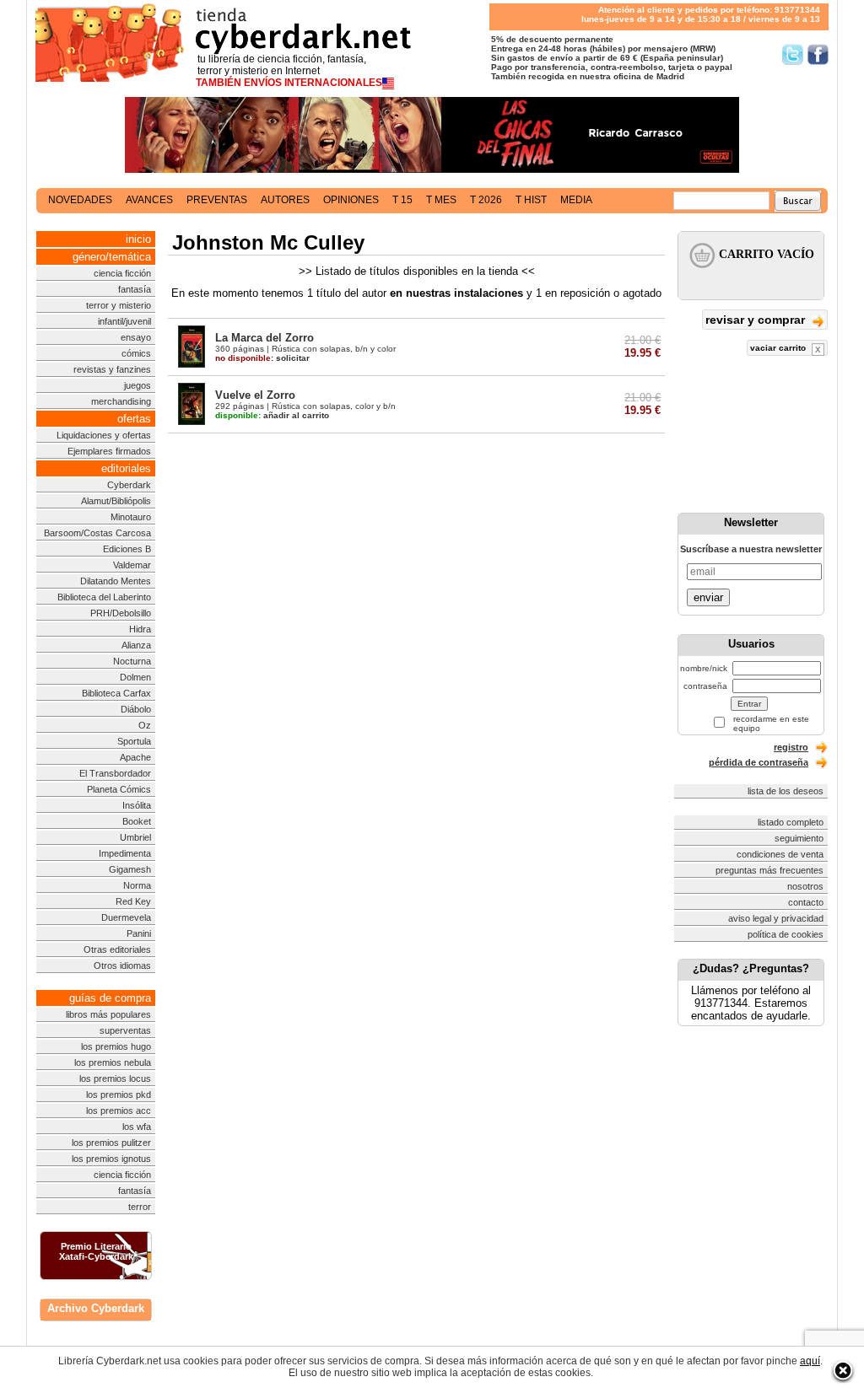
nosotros (805, 886)
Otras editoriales (117, 949)
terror (139, 1207)
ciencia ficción (122, 273)
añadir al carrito (272, 415)
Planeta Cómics (119, 789)
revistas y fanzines (112, 369)
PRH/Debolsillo (120, 613)
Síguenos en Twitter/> (792, 54)
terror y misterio (118, 305)
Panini (139, 933)
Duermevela (126, 917)
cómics (136, 353)
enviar (708, 597)
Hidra (140, 629)
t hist (531, 200)
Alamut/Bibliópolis (116, 501)
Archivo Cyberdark (95, 1308)
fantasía (134, 289)
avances (149, 200)
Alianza (136, 645)
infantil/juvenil (124, 321)
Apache (135, 757)
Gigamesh (130, 869)
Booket (136, 821)
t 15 (402, 200)
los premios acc (118, 1110)
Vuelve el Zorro (255, 395)
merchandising (121, 401)
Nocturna (132, 661)
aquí (810, 1361)
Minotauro (131, 517)
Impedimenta (125, 853)
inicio (138, 239)
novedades (80, 200)
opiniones (351, 200)
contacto (806, 902)
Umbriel (135, 837)
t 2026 (486, 200)
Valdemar (132, 565)
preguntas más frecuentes (770, 870)
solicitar (262, 358)
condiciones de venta (780, 854)
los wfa (136, 1126)
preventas (216, 200)
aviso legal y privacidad (776, 918)
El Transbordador (115, 773)
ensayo (136, 337)
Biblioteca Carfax (116, 693)
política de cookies (786, 934)
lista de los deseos (786, 791)
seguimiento (799, 838)
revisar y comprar (756, 319)
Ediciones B (127, 549)
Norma (137, 885)
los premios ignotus (111, 1159)
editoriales (126, 468)
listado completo (791, 822)
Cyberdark (129, 485)
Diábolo (136, 709)
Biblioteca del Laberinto (104, 597)
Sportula (134, 741)
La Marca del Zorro (264, 337)
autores (285, 200)
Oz (144, 725)
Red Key (133, 901)
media (576, 200)
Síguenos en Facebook (818, 54)
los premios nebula (112, 1062)
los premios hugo (116, 1046)
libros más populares (108, 1014)
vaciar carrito (779, 347)
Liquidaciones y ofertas (104, 435)
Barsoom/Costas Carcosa (97, 533)
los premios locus (115, 1078)
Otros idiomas (122, 965)
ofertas (134, 418)
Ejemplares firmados (109, 451)
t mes (441, 200)
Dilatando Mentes (115, 581)
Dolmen (135, 677)
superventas (125, 1030)
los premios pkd (118, 1094)
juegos (137, 385)
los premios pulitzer (111, 1143)
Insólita (136, 805)
